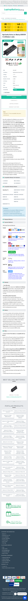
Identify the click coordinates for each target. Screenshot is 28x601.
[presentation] (14, 97)
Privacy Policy (5, 539)
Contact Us (4, 566)
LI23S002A (5, 183)
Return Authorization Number (8, 567)
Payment (10, 5)
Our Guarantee (5, 536)
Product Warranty (6, 538)
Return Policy (5, 553)
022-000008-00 (17, 183)
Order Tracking (5, 559)
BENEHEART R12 (6, 203)
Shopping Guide (5, 551)
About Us (4, 533)
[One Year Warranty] (14, 514)
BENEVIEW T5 (5, 199)
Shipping (21, 5)
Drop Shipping (5, 562)
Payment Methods (6, 560)
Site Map (4, 542)
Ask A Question (7, 92)
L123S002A (5, 180)
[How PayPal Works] (14, 585)
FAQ (6, 5)
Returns (16, 5)
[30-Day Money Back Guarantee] (14, 506)
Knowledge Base (6, 550)
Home (2, 18)
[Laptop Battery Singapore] (14, 10)
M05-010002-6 (17, 180)
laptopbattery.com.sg (14, 588)
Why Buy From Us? (6, 535)
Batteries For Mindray (10, 18)
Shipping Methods (6, 557)
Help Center (4, 548)
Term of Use (4, 541)
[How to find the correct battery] (14, 522)
